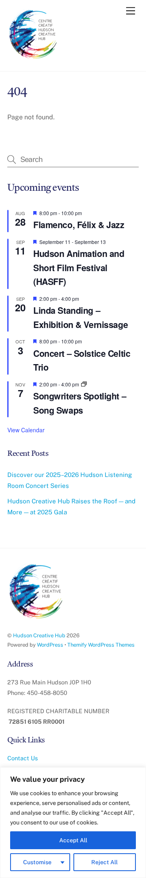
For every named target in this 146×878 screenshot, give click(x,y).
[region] (73, 822)
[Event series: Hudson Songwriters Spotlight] (84, 384)
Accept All (73, 840)
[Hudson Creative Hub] (33, 35)
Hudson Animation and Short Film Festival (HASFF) (79, 267)
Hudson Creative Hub (39, 635)
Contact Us (22, 758)
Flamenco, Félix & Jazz (79, 224)
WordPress (50, 645)
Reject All (104, 862)
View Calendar (26, 430)
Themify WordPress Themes (101, 645)
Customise (37, 862)
